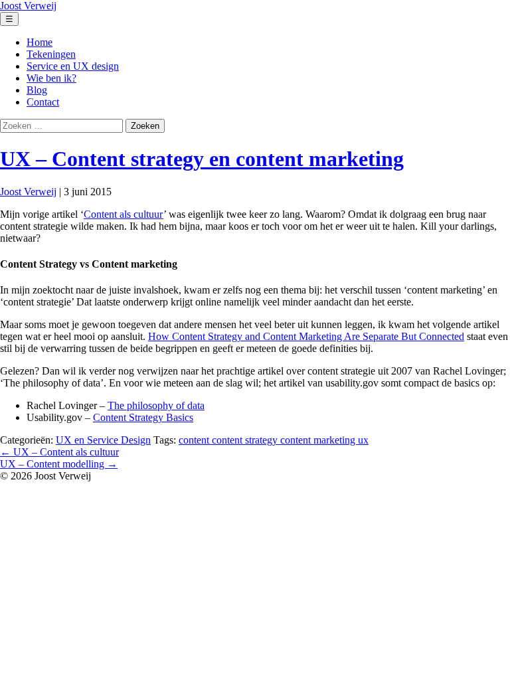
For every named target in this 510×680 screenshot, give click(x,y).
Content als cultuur (123, 214)
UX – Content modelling (59, 463)
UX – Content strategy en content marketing (202, 159)
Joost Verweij (28, 191)
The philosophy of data (156, 405)
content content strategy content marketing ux (274, 440)
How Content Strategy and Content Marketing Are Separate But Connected (306, 336)
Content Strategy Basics (143, 417)
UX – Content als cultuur (59, 452)
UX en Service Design (103, 440)
